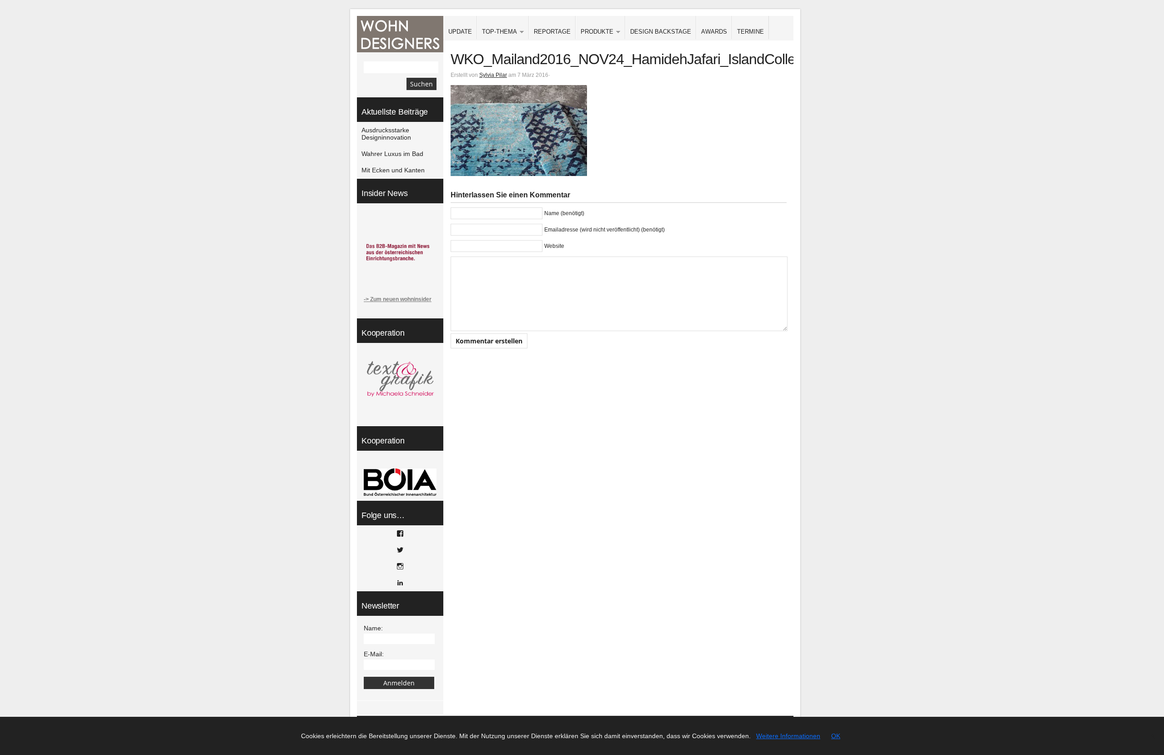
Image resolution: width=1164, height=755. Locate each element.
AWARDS (714, 31)
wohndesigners (400, 34)
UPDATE (460, 31)
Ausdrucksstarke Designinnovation (386, 133)
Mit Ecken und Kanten (393, 170)
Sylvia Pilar (493, 75)
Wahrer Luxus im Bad (392, 153)
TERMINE (750, 31)
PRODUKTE (594, 32)
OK (835, 736)
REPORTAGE (552, 31)
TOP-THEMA (497, 32)
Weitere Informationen (788, 736)
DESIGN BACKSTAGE (660, 31)
